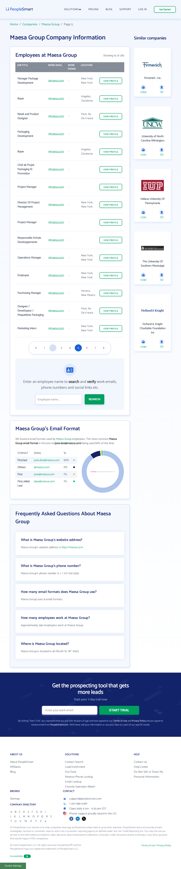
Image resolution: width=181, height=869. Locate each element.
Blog (13, 771)
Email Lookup (73, 781)
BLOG (109, 9)
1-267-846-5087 (78, 803)
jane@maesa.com (44, 474)
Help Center (141, 767)
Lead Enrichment (75, 767)
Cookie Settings (13, 865)
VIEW (110, 81)
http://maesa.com (72, 547)
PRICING (93, 9)
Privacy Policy (139, 721)
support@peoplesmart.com (85, 798)
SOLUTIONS (71, 9)
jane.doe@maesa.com (46, 460)
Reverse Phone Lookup (79, 776)
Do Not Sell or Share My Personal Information (148, 774)
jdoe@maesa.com (44, 481)
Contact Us (140, 762)
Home (14, 24)
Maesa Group (51, 24)
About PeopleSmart (21, 762)
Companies (30, 24)
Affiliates (15, 767)
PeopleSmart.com (59, 725)
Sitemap (15, 798)
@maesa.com (56, 80)
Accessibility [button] (16, 856)
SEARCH (94, 399)
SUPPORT (125, 9)
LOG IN (142, 9)
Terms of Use (120, 721)
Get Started (165, 10)
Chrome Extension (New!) (80, 786)
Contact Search (74, 762)
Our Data (70, 771)
